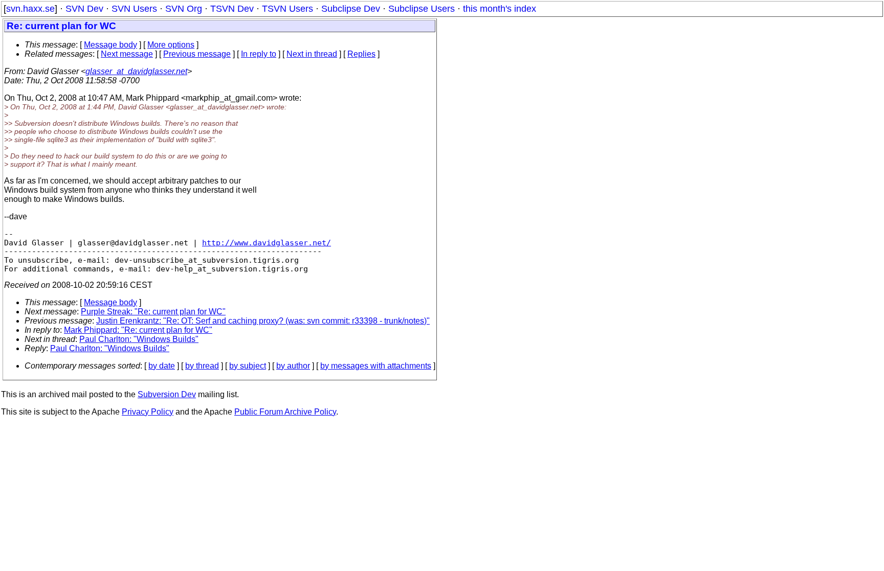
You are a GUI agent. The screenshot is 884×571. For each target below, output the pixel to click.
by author (293, 365)
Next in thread (311, 54)
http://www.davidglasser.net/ (266, 242)
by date (161, 365)
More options (170, 44)
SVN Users (134, 9)
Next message (127, 54)
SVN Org (183, 9)
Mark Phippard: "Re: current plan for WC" (138, 330)
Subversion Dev (167, 394)
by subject (247, 365)
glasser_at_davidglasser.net (136, 71)
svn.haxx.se (30, 9)
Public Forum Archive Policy (285, 411)
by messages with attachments (375, 365)
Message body (110, 44)
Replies (361, 54)
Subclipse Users (421, 9)
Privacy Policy (147, 411)
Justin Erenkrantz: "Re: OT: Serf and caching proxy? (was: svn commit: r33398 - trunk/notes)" (263, 320)
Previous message (197, 54)
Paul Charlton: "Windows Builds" (138, 339)
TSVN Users (287, 9)
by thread (202, 365)
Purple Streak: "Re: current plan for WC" (153, 311)
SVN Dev (84, 9)
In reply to (258, 54)
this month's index (499, 9)
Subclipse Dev (350, 9)
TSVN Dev (232, 9)
